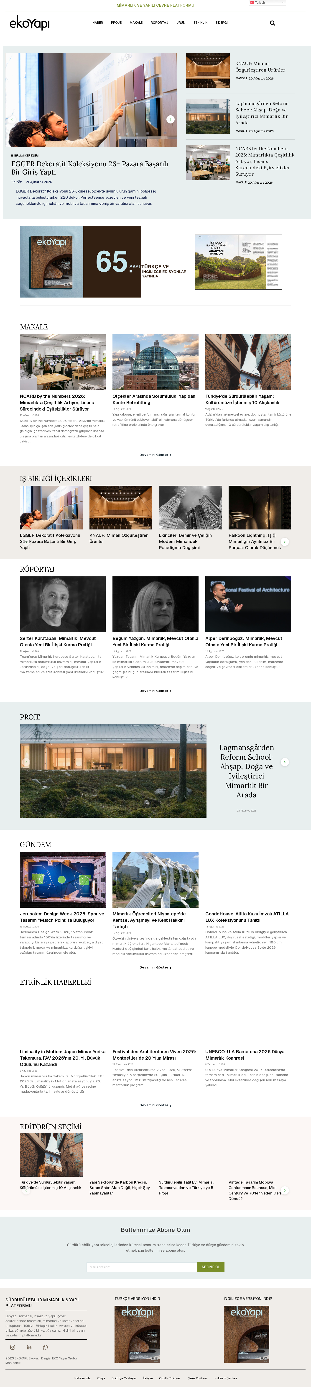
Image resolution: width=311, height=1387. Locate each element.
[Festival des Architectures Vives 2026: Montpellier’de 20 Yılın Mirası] (155, 1017)
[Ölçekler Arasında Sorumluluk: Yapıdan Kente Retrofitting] (155, 362)
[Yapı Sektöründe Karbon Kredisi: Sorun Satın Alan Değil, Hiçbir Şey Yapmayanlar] (120, 1155)
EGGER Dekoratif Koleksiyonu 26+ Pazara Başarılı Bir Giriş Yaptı (89, 167)
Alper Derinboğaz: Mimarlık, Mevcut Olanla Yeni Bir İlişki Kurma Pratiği (243, 641)
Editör (16, 182)
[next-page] (170, 119)
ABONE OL (210, 1267)
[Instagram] (12, 1348)
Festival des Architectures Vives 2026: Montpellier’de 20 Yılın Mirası (154, 1055)
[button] (272, 23)
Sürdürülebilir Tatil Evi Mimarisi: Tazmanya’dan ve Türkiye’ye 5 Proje (186, 1188)
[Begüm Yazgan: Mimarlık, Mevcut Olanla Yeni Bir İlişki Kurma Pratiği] (155, 604)
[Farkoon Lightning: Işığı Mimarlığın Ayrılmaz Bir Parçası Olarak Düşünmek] (260, 508)
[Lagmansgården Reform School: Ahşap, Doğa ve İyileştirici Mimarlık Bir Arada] (207, 116)
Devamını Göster (154, 454)
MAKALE (241, 182)
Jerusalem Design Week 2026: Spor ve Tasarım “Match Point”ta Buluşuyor (62, 917)
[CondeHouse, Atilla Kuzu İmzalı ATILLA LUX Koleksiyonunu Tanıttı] (248, 880)
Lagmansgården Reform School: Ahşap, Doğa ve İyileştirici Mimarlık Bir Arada (246, 771)
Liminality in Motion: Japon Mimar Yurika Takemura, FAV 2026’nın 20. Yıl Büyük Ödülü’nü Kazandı (62, 1058)
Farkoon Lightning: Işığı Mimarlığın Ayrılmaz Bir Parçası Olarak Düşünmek (255, 541)
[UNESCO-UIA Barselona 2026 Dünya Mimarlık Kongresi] (248, 1017)
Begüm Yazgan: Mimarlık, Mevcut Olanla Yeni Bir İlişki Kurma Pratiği (155, 641)
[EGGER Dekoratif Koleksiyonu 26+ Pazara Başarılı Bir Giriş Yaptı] (91, 100)
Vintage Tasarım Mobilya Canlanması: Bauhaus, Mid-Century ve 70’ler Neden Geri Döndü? (255, 1190)
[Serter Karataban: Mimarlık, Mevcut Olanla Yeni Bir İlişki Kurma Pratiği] (63, 604)
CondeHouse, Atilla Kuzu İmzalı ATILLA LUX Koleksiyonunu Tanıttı (247, 917)
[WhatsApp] (45, 1348)
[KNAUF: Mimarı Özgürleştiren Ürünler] (207, 70)
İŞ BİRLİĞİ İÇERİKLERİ (24, 155)
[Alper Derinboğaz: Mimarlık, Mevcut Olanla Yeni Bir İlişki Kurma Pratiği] (248, 604)
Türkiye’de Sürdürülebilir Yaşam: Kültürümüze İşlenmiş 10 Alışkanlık (242, 399)
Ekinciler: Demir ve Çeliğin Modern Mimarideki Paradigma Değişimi (185, 541)
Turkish (259, 2)
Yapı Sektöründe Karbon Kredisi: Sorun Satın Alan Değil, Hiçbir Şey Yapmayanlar (119, 1188)
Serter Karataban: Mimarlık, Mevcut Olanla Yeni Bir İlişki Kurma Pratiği (58, 641)
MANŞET (241, 78)
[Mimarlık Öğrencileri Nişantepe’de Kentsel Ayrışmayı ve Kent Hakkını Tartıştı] (155, 880)
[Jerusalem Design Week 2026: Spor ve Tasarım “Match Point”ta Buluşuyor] (63, 880)
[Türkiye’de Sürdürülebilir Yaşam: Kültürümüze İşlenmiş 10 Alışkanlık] (248, 362)
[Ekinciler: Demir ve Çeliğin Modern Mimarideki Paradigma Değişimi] (190, 508)
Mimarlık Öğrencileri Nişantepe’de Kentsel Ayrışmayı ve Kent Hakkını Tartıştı (149, 920)
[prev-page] (12, 119)
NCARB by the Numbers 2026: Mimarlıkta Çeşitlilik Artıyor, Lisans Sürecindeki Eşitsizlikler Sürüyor (265, 161)
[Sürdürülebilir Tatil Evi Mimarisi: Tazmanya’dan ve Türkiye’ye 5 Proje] (190, 1155)
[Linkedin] (29, 1348)
